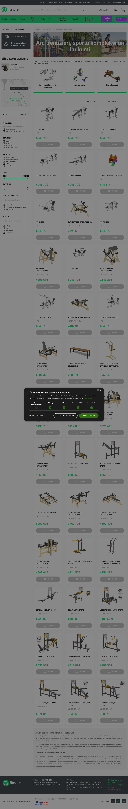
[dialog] (64, 404)
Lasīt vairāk (88, 398)
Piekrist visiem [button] (89, 416)
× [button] (101, 390)
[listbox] (98, 390)
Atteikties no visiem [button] (65, 416)
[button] (36, 416)
